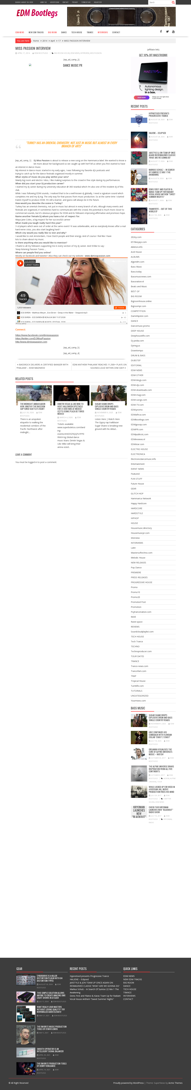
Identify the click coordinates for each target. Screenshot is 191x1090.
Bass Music (136, 266)
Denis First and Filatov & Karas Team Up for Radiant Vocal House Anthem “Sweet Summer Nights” (162, 193)
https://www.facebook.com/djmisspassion (37, 335)
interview (84, 53)
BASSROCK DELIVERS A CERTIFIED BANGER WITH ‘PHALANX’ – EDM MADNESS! (42, 366)
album (166, 778)
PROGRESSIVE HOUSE (141, 582)
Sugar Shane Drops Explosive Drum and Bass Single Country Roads (106, 406)
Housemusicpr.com (140, 533)
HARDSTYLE (137, 513)
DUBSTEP (136, 360)
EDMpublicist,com (139, 434)
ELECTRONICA (138, 454)
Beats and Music (139, 286)
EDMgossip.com (139, 424)
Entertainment (138, 464)
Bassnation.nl (137, 281)
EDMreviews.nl (138, 439)
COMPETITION (138, 311)
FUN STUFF (136, 478)
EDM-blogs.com (138, 380)
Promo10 (135, 592)
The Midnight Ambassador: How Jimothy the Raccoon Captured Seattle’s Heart (33, 406)
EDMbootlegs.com (140, 419)
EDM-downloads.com (141, 390)
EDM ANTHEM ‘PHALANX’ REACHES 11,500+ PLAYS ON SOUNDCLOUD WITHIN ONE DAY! (100, 366)
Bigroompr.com (138, 306)
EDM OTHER (137, 375)
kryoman (168, 819)
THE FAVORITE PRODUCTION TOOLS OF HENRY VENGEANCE (52, 1065)
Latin (133, 547)
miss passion (96, 53)
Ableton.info (137, 247)
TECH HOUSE (76, 32)
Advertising (54, 2)
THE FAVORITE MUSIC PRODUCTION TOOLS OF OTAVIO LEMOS (52, 1028)
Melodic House (138, 557)
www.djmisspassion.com (97, 255)
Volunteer (98, 2)
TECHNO (135, 646)
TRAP (133, 676)
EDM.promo (137, 409)
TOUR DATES (137, 656)
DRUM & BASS (138, 355)
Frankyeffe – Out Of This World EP (160, 210)
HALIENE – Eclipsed (157, 132)
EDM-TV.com (137, 404)
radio (151, 822)
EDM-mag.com (138, 394)
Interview (135, 537)
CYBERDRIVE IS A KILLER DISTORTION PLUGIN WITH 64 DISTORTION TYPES (50, 978)
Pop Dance (136, 567)
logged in (32, 462)
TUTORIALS (136, 690)
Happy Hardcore (139, 503)
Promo (134, 587)
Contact (66, 2)
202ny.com (136, 237)
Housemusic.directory (141, 528)
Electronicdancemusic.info (143, 459)
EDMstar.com (137, 444)
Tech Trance (137, 641)
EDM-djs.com (137, 385)
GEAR (133, 488)
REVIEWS (135, 626)
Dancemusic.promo (140, 325)
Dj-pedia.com (137, 340)
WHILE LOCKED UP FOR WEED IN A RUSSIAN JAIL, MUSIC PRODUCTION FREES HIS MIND (162, 789)
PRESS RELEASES (139, 577)
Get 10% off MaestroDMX (153, 55)
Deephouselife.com (140, 335)
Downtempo (137, 350)
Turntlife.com (137, 685)
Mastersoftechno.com (141, 552)
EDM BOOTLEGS (41, 53)
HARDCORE (136, 508)
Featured (135, 473)
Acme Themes (175, 1082)
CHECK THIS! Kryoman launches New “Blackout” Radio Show (139, 811)
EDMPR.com (137, 429)
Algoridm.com (137, 261)
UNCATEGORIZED (139, 695)
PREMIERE (136, 572)
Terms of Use (86, 2)
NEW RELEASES (138, 562)
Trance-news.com (139, 666)
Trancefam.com (138, 671)
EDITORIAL (136, 365)
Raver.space (137, 621)
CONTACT (116, 32)
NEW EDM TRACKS (36, 32)
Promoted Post (138, 602)
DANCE (64, 32)
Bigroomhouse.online (141, 301)
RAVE (133, 616)
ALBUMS (135, 256)
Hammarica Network (141, 498)
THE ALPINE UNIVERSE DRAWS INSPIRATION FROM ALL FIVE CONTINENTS (161, 769)
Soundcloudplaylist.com (142, 631)
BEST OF (135, 291)
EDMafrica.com (138, 414)
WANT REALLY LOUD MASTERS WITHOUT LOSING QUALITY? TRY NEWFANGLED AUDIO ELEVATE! (51, 1009)
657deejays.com (139, 242)
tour (159, 782)
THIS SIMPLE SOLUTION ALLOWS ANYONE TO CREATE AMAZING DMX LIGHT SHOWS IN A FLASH (51, 995)
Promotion (136, 607)
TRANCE (90, 32)
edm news (75, 53)
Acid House (136, 251)
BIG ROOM (52, 32)
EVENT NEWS (137, 468)
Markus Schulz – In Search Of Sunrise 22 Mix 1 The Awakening (162, 172)
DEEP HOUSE (137, 330)
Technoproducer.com (141, 651)
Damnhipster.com (139, 316)
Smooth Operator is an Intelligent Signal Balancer (50, 1050)
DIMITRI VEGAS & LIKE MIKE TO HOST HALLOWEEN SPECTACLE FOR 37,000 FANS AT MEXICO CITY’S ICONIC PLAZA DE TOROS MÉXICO (70, 408)
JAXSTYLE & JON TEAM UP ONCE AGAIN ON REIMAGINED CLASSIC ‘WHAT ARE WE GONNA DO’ (162, 155)
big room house (62, 53)
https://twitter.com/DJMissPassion (33, 338)
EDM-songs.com (139, 399)
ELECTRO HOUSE (139, 449)
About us (43, 2)
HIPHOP (135, 518)
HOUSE (134, 523)
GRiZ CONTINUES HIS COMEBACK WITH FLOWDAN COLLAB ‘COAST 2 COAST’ (160, 734)
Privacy (75, 2)
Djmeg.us (135, 345)
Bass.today (136, 271)
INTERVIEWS (103, 32)
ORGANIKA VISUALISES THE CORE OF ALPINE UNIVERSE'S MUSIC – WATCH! (160, 752)
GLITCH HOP (137, 493)
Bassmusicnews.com (141, 276)
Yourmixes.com (138, 700)
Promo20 (135, 597)
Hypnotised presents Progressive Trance (159, 114)
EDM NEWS (19, 32)
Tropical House (138, 680)
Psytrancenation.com (141, 611)
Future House (137, 483)
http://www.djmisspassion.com (31, 342)
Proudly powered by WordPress (128, 1082)
